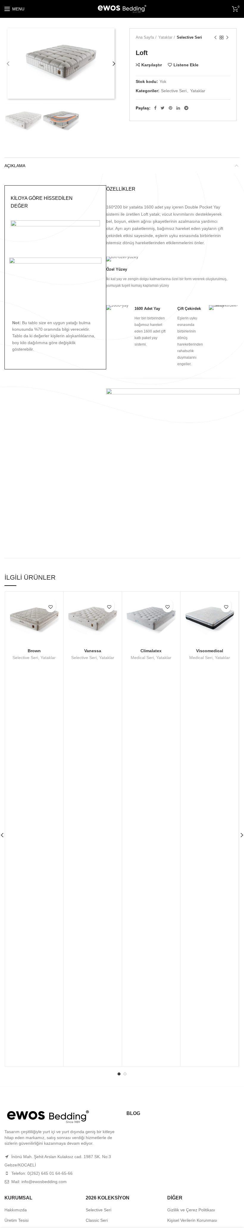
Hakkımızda (15, 1209)
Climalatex (151, 650)
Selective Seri (189, 37)
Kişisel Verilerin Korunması (192, 1220)
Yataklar (165, 37)
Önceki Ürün (215, 37)
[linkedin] (178, 108)
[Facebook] (155, 108)
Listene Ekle (185, 65)
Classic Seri (97, 1220)
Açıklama (14, 165)
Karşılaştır (151, 65)
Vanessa (92, 650)
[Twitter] (163, 108)
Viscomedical (209, 650)
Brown (34, 650)
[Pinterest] (170, 108)
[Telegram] (186, 108)
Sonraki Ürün (227, 37)
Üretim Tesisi (16, 1220)
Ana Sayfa (145, 37)
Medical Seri (142, 657)
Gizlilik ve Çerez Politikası (191, 1209)
